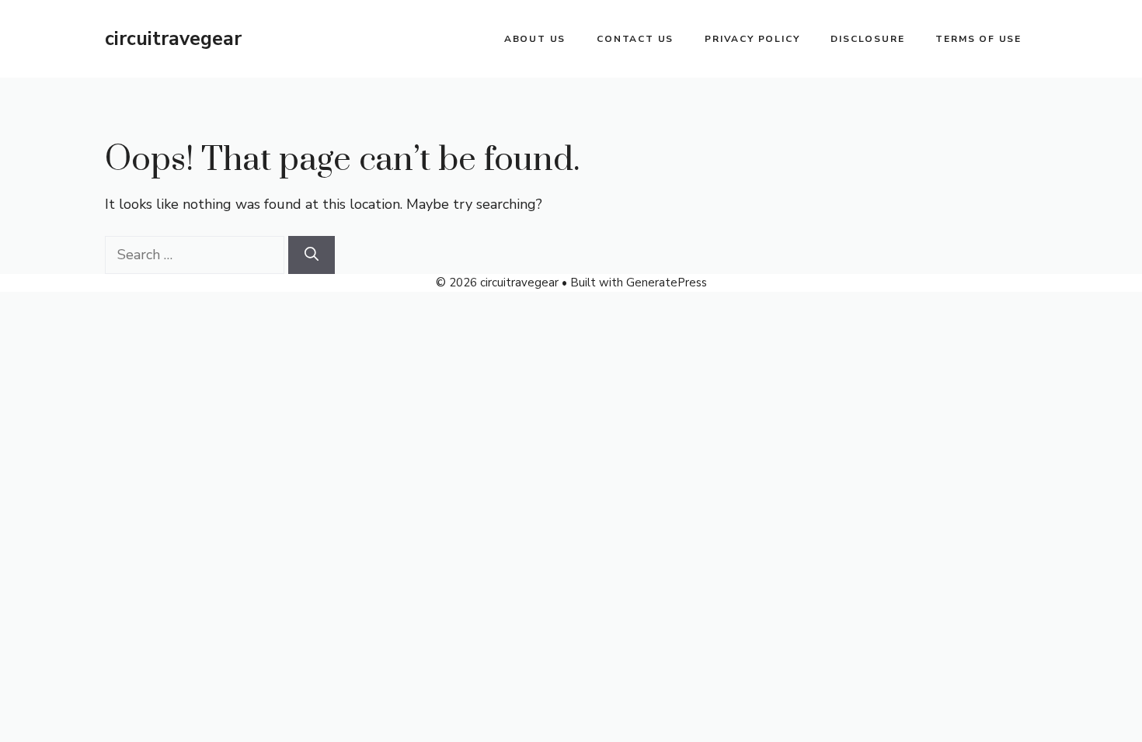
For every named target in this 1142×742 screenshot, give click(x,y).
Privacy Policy (752, 39)
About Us (535, 39)
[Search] (311, 255)
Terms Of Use (978, 39)
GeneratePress (666, 282)
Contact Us (635, 39)
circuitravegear (173, 39)
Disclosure (867, 39)
